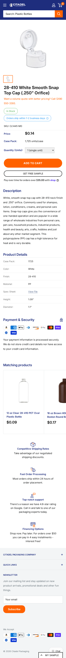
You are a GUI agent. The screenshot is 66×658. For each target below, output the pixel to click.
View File (32, 291)
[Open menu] (4, 5)
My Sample (52, 655)
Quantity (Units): (13, 150)
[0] (60, 5)
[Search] (59, 13)
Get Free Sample (33, 173)
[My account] (53, 5)
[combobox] (29, 13)
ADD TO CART (33, 163)
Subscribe (14, 609)
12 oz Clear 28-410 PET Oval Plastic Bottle (23, 414)
